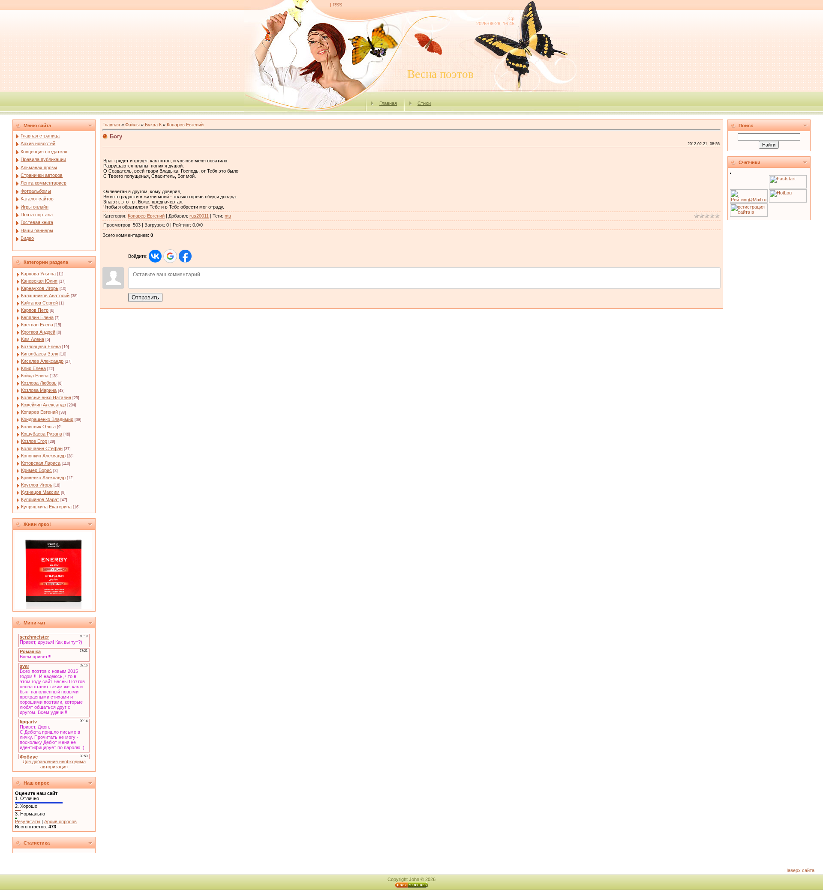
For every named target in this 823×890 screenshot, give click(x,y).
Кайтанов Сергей (39, 302)
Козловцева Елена (41, 346)
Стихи (424, 103)
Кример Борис (36, 470)
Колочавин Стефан (42, 448)
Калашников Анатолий (45, 295)
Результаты (27, 821)
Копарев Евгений (39, 412)
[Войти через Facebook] (185, 256)
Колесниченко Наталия (46, 397)
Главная (388, 103)
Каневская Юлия (39, 281)
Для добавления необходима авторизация (54, 764)
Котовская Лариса (40, 463)
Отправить (145, 297)
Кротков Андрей (38, 331)
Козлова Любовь (39, 382)
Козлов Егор (34, 441)
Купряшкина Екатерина (46, 506)
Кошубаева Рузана (41, 433)
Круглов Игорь (36, 484)
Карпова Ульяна (38, 273)
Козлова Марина (39, 390)
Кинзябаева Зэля (39, 353)
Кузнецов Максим (40, 492)
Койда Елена (34, 375)
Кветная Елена (37, 324)
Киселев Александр (42, 361)
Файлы (132, 124)
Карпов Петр (34, 310)
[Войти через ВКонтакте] (155, 256)
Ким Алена (32, 339)
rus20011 (199, 215)
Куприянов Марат (40, 499)
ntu (228, 215)
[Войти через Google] (170, 256)
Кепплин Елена (37, 317)
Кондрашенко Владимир (47, 419)
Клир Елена (33, 368)
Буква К (153, 124)
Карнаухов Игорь (39, 288)
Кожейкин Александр (43, 404)
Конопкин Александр (43, 455)
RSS (337, 4)
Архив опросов (60, 821)
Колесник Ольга (38, 426)
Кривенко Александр (43, 477)
